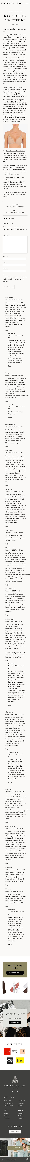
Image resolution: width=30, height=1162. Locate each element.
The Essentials (17, 12)
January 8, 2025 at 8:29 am (14, 591)
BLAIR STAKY (12, 1160)
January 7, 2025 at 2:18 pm (14, 300)
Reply (7, 330)
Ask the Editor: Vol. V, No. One (15, 207)
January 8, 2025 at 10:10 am (14, 714)
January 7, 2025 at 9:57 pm (14, 550)
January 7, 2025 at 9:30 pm (14, 533)
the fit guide (10, 184)
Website (5, 269)
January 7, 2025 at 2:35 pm (14, 375)
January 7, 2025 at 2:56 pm (14, 427)
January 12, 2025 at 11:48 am (15, 869)
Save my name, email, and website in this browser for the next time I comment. (15, 279)
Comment (6, 235)
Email (5, 263)
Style (10, 12)
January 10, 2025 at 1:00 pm (14, 828)
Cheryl (7, 712)
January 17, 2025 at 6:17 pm (14, 891)
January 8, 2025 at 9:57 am (14, 621)
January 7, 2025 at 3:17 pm (14, 453)
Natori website (10, 177)
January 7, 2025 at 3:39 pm (14, 491)
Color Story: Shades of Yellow (14, 212)
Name (5, 257)
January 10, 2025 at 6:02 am (14, 792)
